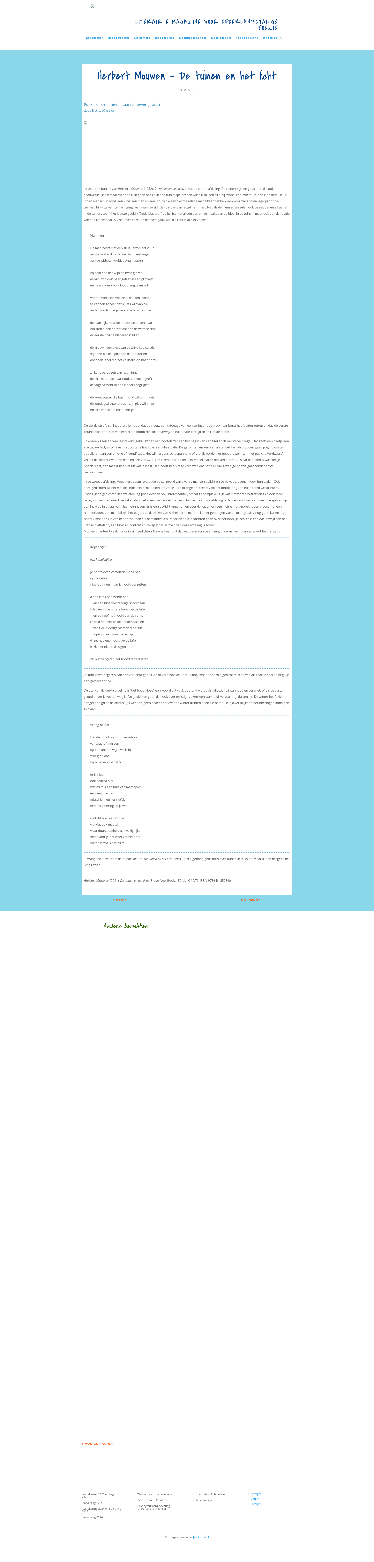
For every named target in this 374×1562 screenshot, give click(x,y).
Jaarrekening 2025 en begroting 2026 (101, 1496)
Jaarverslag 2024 (92, 1517)
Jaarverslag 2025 (92, 1503)
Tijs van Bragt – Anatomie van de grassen (137, 1078)
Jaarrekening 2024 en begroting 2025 (101, 1510)
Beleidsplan (144, 1500)
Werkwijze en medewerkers (154, 1494)
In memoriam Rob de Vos (209, 1494)
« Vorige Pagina (97, 1444)
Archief (270, 38)
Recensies (165, 38)
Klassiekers (247, 38)
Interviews (118, 38)
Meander (94, 38)
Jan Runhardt (201, 1537)
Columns (142, 38)
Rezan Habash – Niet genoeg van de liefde (138, 1246)
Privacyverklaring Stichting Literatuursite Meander (153, 1507)
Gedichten (221, 38)
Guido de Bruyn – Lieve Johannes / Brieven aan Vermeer (154, 1414)
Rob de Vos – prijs (204, 1500)
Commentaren (192, 38)
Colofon (161, 1500)
